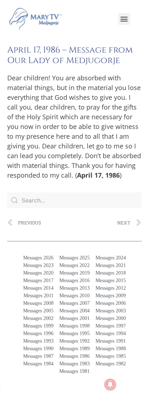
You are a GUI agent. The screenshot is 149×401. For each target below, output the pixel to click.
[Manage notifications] (110, 384)
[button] (124, 19)
